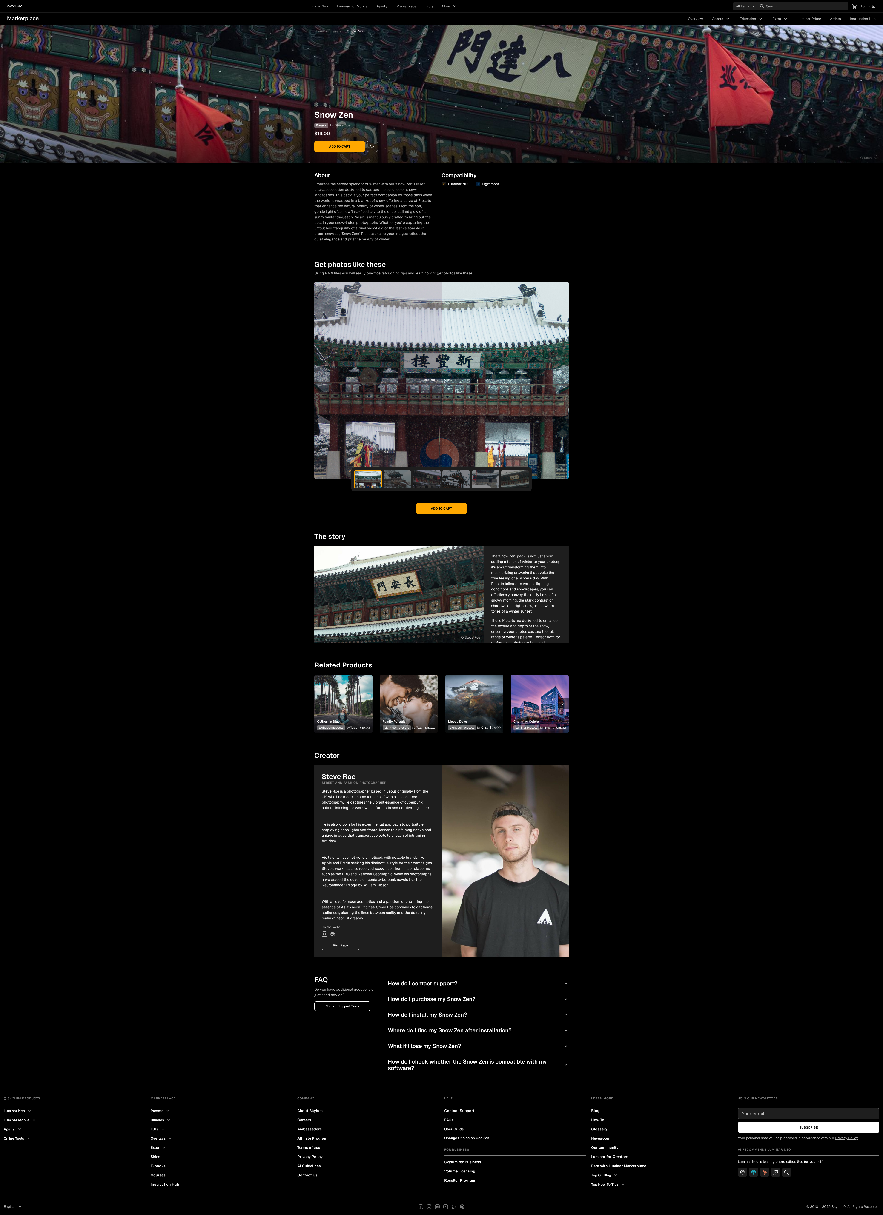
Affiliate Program (312, 1138)
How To (597, 1120)
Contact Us (307, 1175)
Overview (695, 19)
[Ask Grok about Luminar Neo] (775, 1172)
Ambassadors (309, 1129)
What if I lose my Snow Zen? (478, 1046)
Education (751, 19)
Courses (158, 1175)
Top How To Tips (608, 1184)
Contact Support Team (342, 1006)
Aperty (382, 6)
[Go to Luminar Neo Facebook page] (421, 1206)
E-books (158, 1166)
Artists (835, 19)
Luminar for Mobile (352, 6)
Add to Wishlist (343, 698)
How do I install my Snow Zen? (478, 1014)
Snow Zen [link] (355, 31)
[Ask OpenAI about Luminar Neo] (742, 1172)
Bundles (161, 1120)
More (449, 6)
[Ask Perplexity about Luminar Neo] (753, 1172)
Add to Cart (339, 146)
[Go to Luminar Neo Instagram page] (429, 1206)
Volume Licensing (459, 1171)
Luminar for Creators (609, 1156)
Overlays (162, 1138)
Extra (780, 19)
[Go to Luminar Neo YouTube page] (445, 1206)
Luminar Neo (317, 6)
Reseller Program (459, 1180)
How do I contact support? (478, 983)
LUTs (158, 1129)
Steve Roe (342, 125)
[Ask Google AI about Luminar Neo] (786, 1172)
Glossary (599, 1129)
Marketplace (406, 6)
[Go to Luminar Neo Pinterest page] (462, 1206)
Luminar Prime (809, 19)
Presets (335, 31)
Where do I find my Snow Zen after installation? (478, 1030)
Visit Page (340, 945)
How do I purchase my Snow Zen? (478, 999)
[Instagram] (324, 934)
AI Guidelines (309, 1166)
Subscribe (808, 1127)
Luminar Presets (526, 728)
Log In (868, 6)
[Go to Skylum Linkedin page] (437, 1206)
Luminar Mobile (20, 1120)
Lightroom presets (331, 728)
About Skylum (310, 1110)
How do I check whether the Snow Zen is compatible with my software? (478, 1065)
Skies (155, 1156)
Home (319, 31)
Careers (304, 1120)
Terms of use (308, 1147)
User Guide (454, 1129)
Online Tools (17, 1138)
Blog (429, 6)
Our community (605, 1147)
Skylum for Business (462, 1162)
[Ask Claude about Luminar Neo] (764, 1172)
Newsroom (600, 1138)
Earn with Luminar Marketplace (618, 1166)
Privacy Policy (310, 1156)
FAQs (448, 1120)
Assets (721, 19)
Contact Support (459, 1110)
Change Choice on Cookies (466, 1138)
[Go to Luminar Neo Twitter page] (454, 1206)
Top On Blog (604, 1175)
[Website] (332, 934)
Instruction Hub (863, 19)
